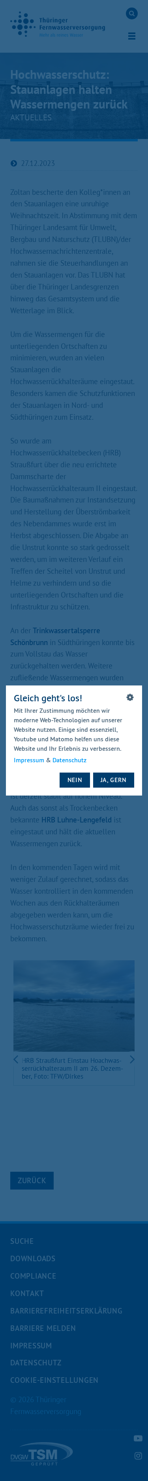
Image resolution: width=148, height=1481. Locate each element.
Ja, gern (114, 780)
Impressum (29, 760)
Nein (74, 780)
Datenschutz (69, 760)
